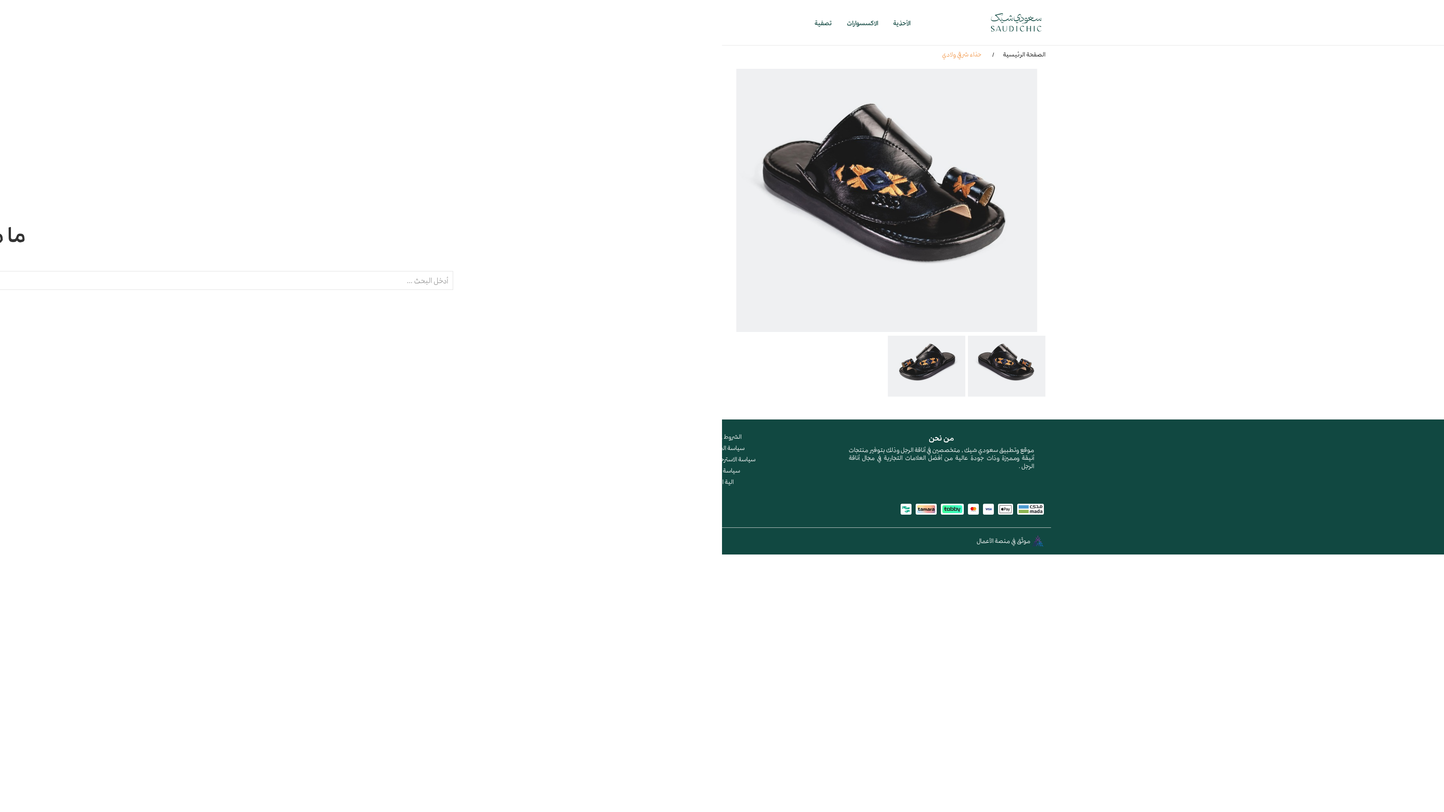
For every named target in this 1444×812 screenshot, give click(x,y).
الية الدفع (722, 481)
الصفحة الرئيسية (1024, 54)
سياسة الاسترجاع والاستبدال (722, 459)
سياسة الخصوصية (722, 447)
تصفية (823, 23)
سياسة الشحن (722, 470)
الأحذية (901, 23)
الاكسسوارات (862, 23)
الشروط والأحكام (722, 436)
